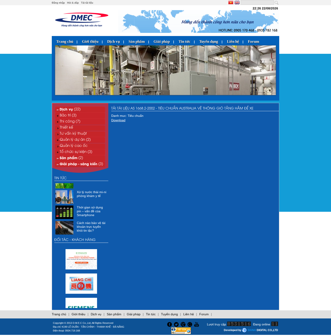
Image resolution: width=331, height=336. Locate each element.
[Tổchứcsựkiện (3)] (80, 152)
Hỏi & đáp (73, 2)
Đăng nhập (58, 2)
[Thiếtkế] (80, 128)
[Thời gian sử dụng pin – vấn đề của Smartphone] (65, 215)
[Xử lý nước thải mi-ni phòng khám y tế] (65, 199)
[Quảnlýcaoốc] (80, 146)
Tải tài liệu (87, 2)
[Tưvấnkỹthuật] (80, 134)
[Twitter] (177, 323)
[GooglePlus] (183, 323)
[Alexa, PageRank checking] (181, 333)
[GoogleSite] (190, 323)
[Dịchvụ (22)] (80, 109)
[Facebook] (169, 323)
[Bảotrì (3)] (80, 116)
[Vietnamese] (231, 2)
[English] (237, 2)
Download (118, 120)
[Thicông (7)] (80, 122)
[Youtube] (197, 323)
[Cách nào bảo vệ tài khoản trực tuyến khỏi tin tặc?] (65, 230)
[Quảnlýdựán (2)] (80, 140)
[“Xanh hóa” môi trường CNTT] (65, 184)
